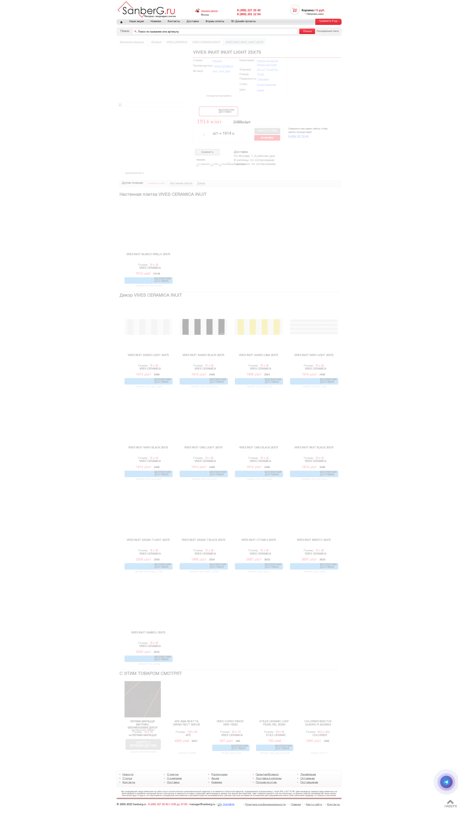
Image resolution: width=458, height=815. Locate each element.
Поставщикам (309, 782)
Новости (128, 774)
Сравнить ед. (328, 21)
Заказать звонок (209, 11)
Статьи (127, 778)
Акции (215, 778)
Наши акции (136, 21)
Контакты (174, 21)
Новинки (156, 21)
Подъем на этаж (266, 782)
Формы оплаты (215, 21)
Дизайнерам (308, 774)
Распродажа (219, 774)
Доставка (193, 21)
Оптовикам (307, 778)
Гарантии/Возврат (267, 774)
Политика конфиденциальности (265, 804)
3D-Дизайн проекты (243, 21)
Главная (121, 21)
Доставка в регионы (269, 778)
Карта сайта (314, 804)
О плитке (173, 774)
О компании (174, 778)
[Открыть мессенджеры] (446, 782)
